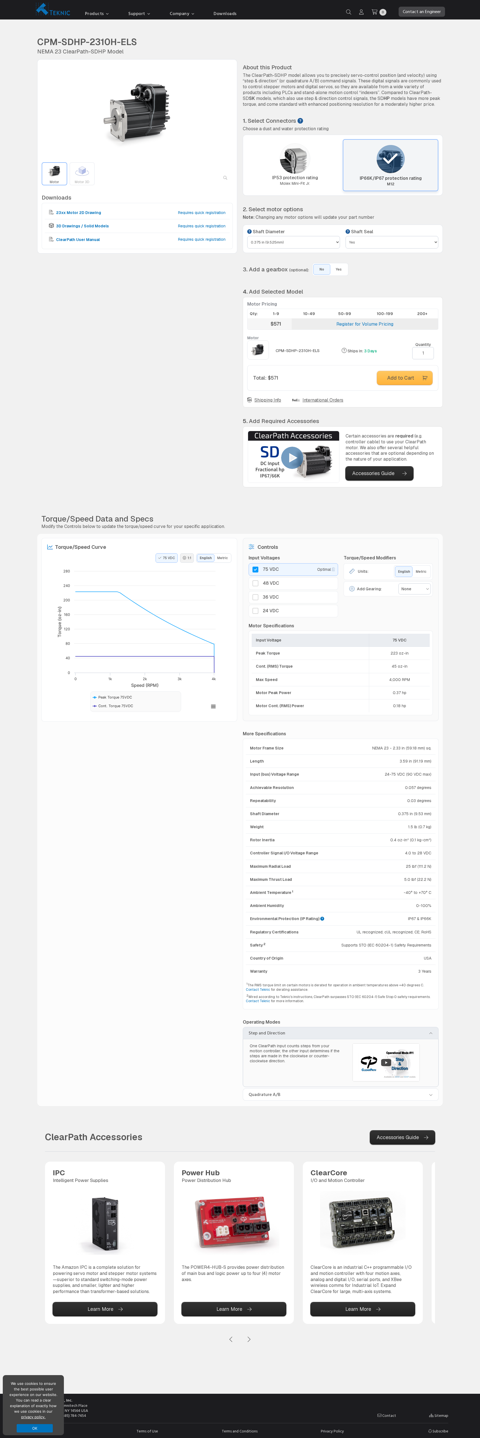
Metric (222, 558)
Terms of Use (147, 1431)
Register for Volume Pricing (364, 324)
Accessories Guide (373, 473)
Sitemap (441, 1415)
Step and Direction (267, 1033)
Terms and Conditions (240, 1431)
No (321, 269)
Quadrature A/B (264, 1094)
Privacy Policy (332, 1431)
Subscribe (440, 1431)
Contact (388, 1415)
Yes (339, 269)
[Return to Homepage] (52, 10)
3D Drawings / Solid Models (82, 225)
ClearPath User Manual (77, 239)
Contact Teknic (258, 989)
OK (35, 1428)
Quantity (423, 344)
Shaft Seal (361, 232)
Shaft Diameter (268, 232)
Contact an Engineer (422, 11)
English (206, 558)
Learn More (100, 1309)
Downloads (225, 13)
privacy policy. (33, 1417)
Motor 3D (82, 182)
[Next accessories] (248, 1340)
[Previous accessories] (231, 1340)
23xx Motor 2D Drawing (78, 212)
